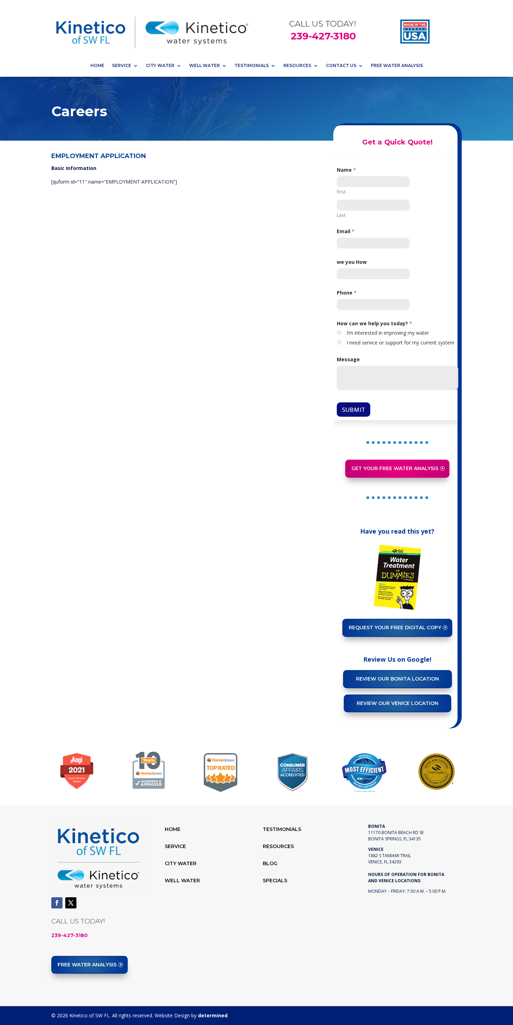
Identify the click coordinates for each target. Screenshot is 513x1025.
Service (121, 65)
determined (213, 1015)
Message (348, 359)
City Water (160, 65)
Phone (347, 293)
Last (341, 215)
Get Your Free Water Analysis (394, 468)
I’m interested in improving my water (388, 333)
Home (97, 65)
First (341, 191)
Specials (275, 880)
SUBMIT (353, 410)
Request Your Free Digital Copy (395, 627)
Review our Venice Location (397, 703)
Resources (297, 65)
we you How (352, 262)
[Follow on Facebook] (56, 902)
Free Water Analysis (397, 65)
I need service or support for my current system (400, 343)
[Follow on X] (70, 902)
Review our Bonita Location (397, 679)
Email (346, 231)
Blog (270, 863)
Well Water (204, 65)
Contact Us (341, 65)
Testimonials (252, 65)
